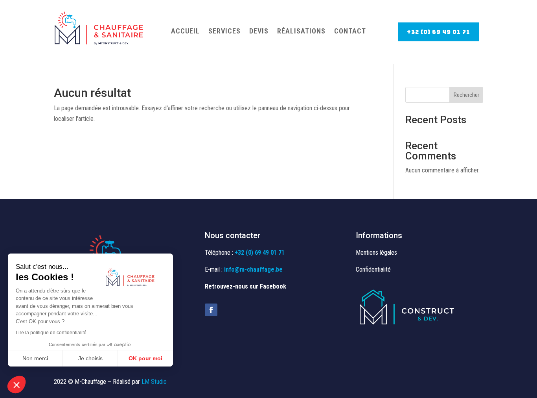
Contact (350, 31)
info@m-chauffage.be (253, 269)
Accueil (185, 31)
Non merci (35, 358)
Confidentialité (373, 269)
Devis (258, 31)
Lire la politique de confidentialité (51, 332)
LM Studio (154, 381)
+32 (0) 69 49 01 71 (438, 31)
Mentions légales (376, 252)
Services (224, 31)
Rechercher (466, 95)
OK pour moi (145, 358)
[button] (16, 384)
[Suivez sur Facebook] (211, 310)
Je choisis (90, 358)
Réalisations (301, 31)
